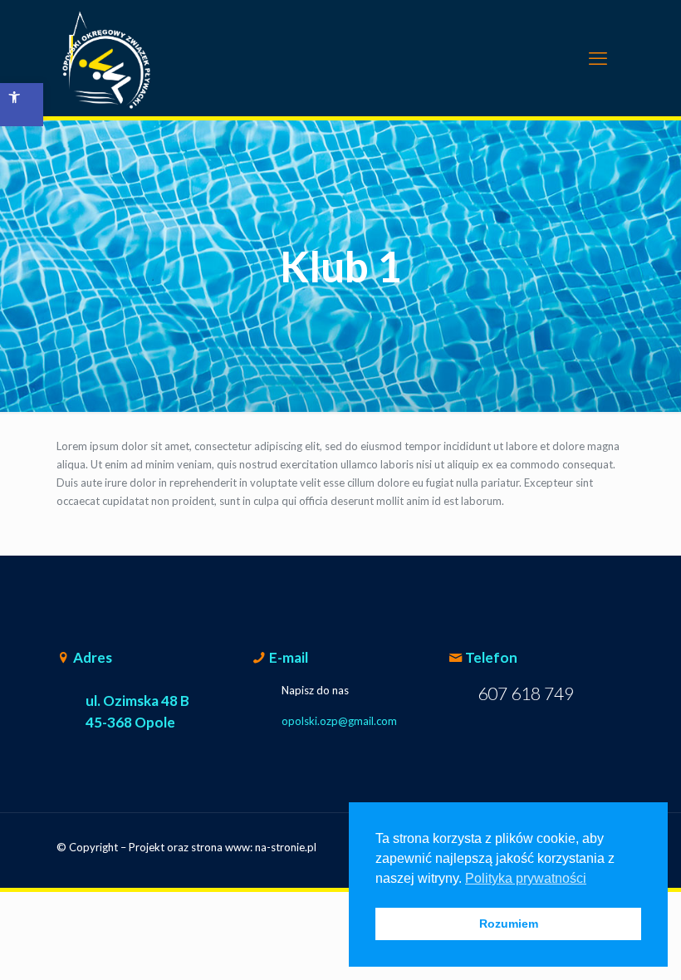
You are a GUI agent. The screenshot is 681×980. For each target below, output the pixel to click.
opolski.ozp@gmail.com (339, 721)
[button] (21, 104)
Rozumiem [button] (508, 923)
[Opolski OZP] (106, 58)
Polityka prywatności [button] (525, 878)
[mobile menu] (598, 58)
